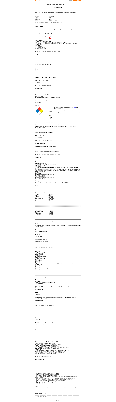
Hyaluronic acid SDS (42, 395)
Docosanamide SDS (54, 395)
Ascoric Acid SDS (49, 395)
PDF (74, 0)
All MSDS (78, 0)
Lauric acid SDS (37, 395)
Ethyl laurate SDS (70, 395)
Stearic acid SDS (60, 395)
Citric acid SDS (45, 396)
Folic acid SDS (65, 395)
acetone (75, 107)
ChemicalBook (38, 0)
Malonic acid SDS (39, 396)
